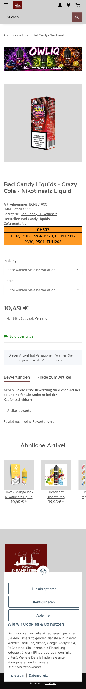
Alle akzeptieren (44, 589)
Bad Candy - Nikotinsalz (39, 214)
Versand (41, 318)
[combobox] (43, 270)
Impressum (16, 675)
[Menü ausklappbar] (6, 3)
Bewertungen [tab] (17, 377)
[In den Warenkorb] (7, 81)
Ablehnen (44, 615)
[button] (60, 5)
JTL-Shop (50, 683)
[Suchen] (77, 17)
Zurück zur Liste (17, 35)
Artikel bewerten (20, 410)
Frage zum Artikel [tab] (54, 377)
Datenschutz (38, 675)
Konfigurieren (44, 602)
